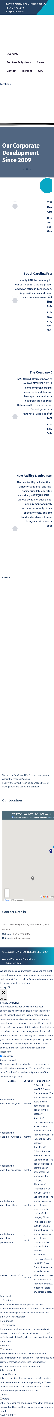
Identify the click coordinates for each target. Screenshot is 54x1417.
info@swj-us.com (15, 11)
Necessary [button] (5, 1051)
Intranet (27, 71)
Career (41, 62)
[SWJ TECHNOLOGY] (24, 40)
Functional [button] (5, 1296)
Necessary (7, 1055)
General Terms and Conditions (18, 959)
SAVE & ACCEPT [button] (8, 1415)
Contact (11, 71)
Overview (12, 54)
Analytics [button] (4, 1345)
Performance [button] (6, 1320)
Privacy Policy (13, 963)
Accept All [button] (5, 987)
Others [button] (3, 1394)
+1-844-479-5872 (15, 7)
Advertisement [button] (7, 1369)
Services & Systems (19, 62)
